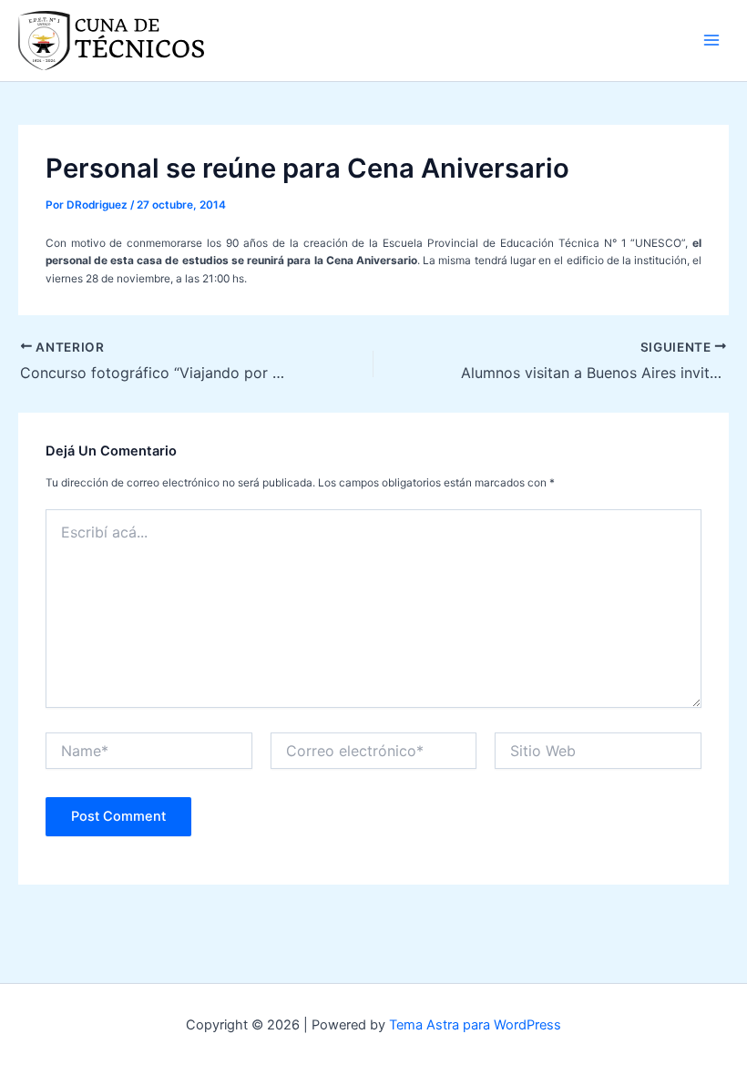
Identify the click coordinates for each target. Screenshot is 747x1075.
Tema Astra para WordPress (475, 1025)
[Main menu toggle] (711, 40)
